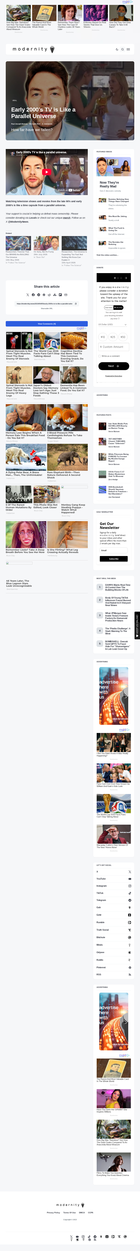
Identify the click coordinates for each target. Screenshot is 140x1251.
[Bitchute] (125, 1236)
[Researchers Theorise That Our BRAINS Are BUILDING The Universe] (18, 243)
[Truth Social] (119, 1236)
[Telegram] (95, 1236)
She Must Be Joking (117, 216)
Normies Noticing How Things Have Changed (118, 200)
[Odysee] (77, 1239)
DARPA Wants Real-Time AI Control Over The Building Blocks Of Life (117, 587)
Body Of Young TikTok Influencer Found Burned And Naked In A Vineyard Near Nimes (118, 601)
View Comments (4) (47, 324)
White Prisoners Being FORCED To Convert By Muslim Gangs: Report (118, 457)
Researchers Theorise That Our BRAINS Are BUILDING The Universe (17, 254)
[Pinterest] (89, 1239)
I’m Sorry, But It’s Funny (44, 252)
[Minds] (71, 1239)
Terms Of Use (69, 1213)
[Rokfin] (83, 1239)
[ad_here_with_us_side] (113, 696)
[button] (117, 49)
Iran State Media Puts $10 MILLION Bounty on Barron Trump (118, 426)
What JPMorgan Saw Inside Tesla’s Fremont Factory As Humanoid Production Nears (116, 617)
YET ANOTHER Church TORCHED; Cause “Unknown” (117, 441)
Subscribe (113, 559)
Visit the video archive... (107, 255)
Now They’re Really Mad (109, 184)
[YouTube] (77, 1236)
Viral (14, 100)
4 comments (47, 124)
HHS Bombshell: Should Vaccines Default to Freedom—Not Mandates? (118, 490)
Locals (33, 217)
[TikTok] (89, 1236)
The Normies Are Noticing (115, 243)
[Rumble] (113, 1236)
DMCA (82, 1213)
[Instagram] (83, 1236)
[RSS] (95, 1239)
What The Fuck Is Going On (116, 229)
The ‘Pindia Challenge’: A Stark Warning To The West (117, 631)
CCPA (90, 1213)
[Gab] (101, 1236)
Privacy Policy (53, 1213)
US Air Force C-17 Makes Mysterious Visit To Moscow (116, 474)
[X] (71, 1236)
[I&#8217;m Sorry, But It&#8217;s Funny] (46, 243)
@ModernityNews (18, 221)
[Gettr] (107, 1236)
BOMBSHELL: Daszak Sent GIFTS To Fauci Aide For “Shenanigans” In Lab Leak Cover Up (117, 645)
